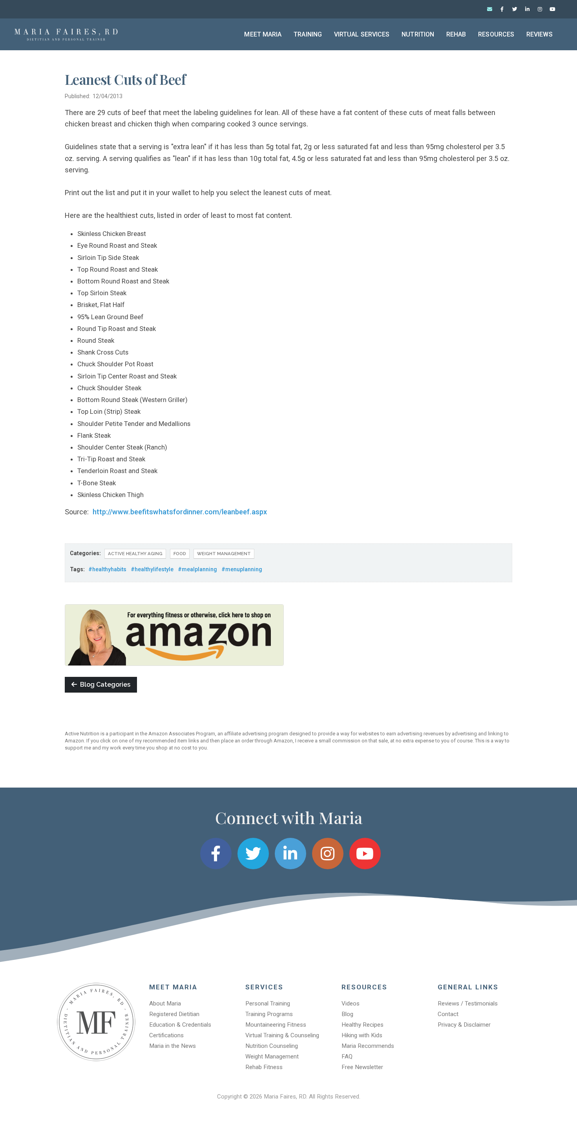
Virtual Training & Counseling (282, 1035)
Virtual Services (362, 34)
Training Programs (269, 1014)
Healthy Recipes (362, 1024)
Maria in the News (172, 1045)
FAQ (346, 1056)
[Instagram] (539, 9)
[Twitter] (514, 9)
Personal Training (267, 1003)
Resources (496, 34)
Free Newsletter (362, 1067)
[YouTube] (552, 9)
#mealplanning (197, 569)
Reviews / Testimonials (468, 1003)
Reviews (539, 34)
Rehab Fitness (264, 1067)
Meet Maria (262, 34)
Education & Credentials (180, 1024)
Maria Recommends (367, 1045)
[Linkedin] (527, 9)
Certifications (166, 1035)
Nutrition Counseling (271, 1045)
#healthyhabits (107, 569)
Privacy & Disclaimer (464, 1024)
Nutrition (418, 34)
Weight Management (224, 553)
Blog (347, 1014)
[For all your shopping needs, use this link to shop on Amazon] (174, 634)
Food (179, 553)
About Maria (165, 1003)
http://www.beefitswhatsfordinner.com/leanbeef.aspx (180, 512)
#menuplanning (241, 569)
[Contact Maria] (489, 9)
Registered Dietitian (174, 1014)
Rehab (456, 34)
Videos (350, 1003)
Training (308, 34)
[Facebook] (502, 9)
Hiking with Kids (361, 1035)
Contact (448, 1014)
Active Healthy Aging (135, 553)
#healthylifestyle (152, 569)
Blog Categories (103, 684)
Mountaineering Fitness (275, 1024)
